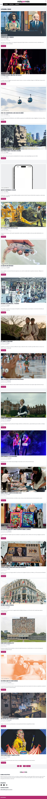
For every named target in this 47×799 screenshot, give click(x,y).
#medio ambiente (5, 230)
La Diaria (6, 4)
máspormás (3, 797)
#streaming (8, 40)
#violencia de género (11, 683)
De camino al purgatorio (6, 341)
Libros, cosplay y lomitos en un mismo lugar (11, 493)
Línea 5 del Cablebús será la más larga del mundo (12, 113)
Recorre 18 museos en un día (7, 605)
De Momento (9, 420)
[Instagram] (6, 785)
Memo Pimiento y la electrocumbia (9, 456)
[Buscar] (46, 1)
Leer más (3, 46)
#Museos (8, 153)
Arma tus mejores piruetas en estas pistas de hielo (12, 379)
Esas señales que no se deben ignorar (9, 681)
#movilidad (7, 532)
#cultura (2, 153)
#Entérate (2, 40)
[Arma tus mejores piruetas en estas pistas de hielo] (23, 365)
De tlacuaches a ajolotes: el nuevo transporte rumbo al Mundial (16, 529)
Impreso (17, 4)
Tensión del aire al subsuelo (7, 37)
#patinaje (6, 382)
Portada (11, 4)
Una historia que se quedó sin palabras (10, 718)
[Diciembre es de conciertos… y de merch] (23, 290)
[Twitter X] (4, 785)
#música (6, 459)
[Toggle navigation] (1, 4)
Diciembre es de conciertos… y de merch (10, 303)
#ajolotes (2, 268)
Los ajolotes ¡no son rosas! (7, 265)
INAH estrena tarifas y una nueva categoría (11, 151)
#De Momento (3, 382)
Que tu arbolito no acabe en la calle (9, 228)
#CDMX (2, 230)
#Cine (2, 344)
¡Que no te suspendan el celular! (8, 190)
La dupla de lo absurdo (6, 418)
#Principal (5, 40)
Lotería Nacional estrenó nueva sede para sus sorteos (13, 567)
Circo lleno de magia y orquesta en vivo (10, 755)
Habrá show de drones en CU (7, 643)
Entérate (7, 38)
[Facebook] (1, 785)
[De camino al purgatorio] (23, 328)
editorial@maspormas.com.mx (6, 789)
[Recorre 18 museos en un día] (23, 591)
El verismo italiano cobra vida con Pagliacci (11, 75)
